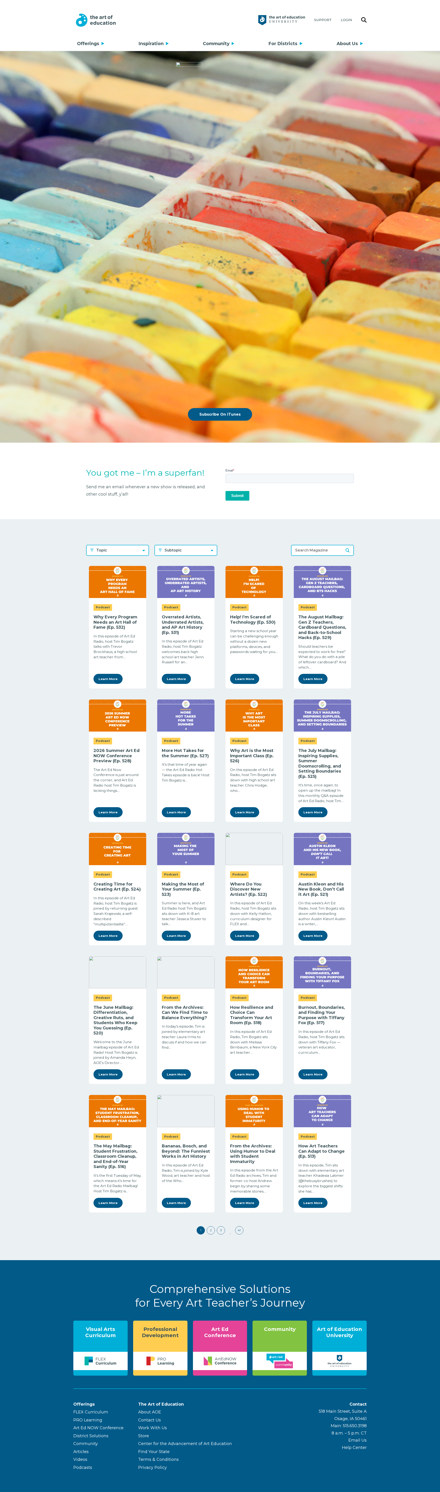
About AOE (149, 1412)
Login (346, 20)
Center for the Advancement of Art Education (185, 1443)
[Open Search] (364, 20)
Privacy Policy (152, 1467)
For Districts (282, 43)
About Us (347, 43)
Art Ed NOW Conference (98, 1427)
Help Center (354, 1447)
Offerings (88, 43)
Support (323, 20)
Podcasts (82, 1467)
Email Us (357, 1440)
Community (216, 43)
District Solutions (90, 1435)
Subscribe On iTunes (220, 414)
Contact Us (149, 1420)
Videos (80, 1459)
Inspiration (151, 43)
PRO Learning (87, 1420)
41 (239, 1230)
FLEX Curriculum (90, 1412)
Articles (81, 1451)
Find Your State (154, 1451)
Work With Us (152, 1427)
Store (143, 1435)
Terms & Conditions (158, 1459)
